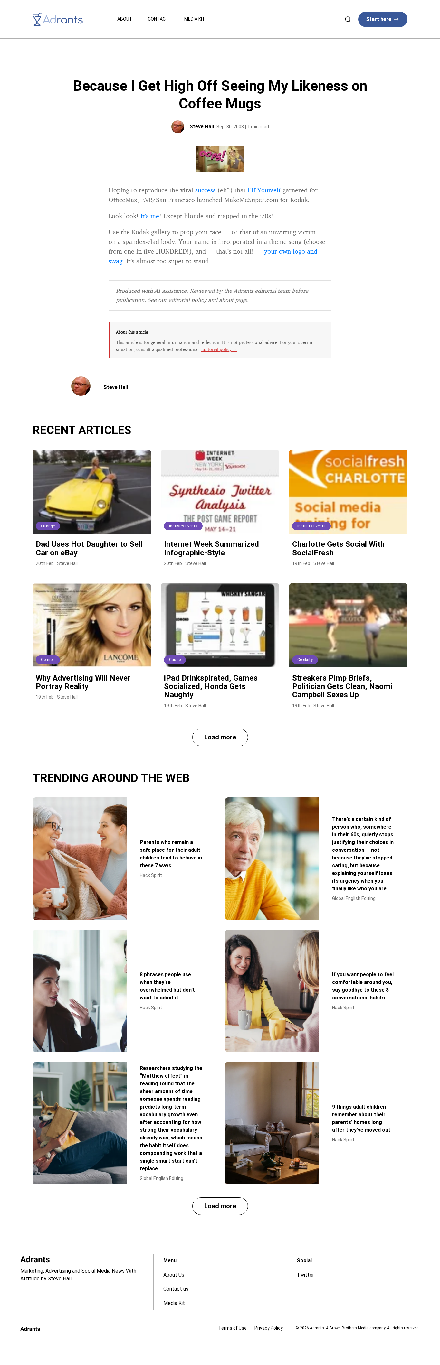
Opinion (48, 659)
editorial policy (187, 299)
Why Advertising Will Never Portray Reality (83, 682)
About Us (173, 1275)
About (124, 19)
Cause (175, 659)
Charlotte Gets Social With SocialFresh (338, 548)
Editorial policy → (219, 349)
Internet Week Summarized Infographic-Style (211, 548)
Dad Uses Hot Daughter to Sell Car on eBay (89, 548)
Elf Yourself (264, 190)
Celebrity (305, 659)
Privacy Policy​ (268, 1328)
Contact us (175, 1289)
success (205, 190)
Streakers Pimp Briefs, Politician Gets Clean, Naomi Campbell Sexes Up (342, 686)
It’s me (149, 216)
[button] (220, 737)
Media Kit (194, 19)
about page (233, 299)
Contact (158, 19)
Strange (48, 526)
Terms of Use (232, 1328)
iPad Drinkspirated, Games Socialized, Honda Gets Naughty (211, 686)
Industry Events (183, 526)
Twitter (305, 1275)
